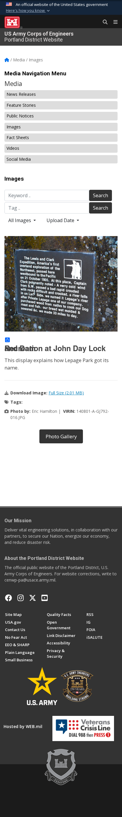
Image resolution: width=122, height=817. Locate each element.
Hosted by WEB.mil (23, 726)
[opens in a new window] (20, 598)
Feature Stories (21, 105)
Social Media (19, 159)
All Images (20, 220)
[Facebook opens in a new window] (8, 598)
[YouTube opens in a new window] (44, 598)
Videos (13, 148)
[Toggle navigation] (113, 22)
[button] (28, 11)
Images (14, 127)
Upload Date (61, 220)
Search (100, 195)
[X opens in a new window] (32, 598)
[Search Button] (103, 22)
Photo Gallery (61, 436)
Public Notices (20, 116)
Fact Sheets (18, 137)
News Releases (21, 94)
